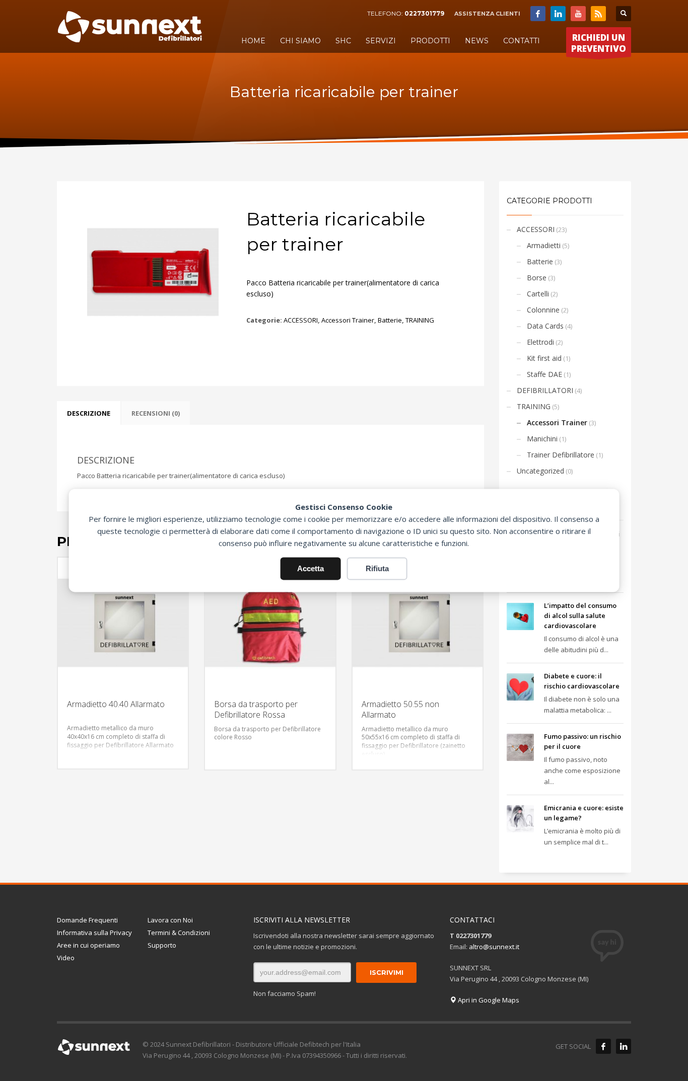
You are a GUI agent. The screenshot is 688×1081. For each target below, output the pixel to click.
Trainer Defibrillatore (560, 454)
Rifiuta (377, 568)
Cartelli (538, 293)
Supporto (162, 945)
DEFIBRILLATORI (545, 390)
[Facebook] (537, 13)
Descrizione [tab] (88, 413)
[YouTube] (578, 13)
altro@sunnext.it (494, 946)
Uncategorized (540, 471)
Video (66, 957)
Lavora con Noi (170, 919)
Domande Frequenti (87, 919)
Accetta (310, 568)
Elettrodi (540, 342)
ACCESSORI (301, 320)
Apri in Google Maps (487, 1000)
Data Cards (545, 326)
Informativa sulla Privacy (94, 932)
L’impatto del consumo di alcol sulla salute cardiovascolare (580, 615)
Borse (536, 277)
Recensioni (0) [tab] (155, 413)
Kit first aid (544, 358)
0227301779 (424, 13)
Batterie (390, 320)
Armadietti (544, 245)
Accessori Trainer (347, 320)
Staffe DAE (544, 374)
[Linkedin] (558, 13)
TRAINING (419, 320)
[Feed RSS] (598, 13)
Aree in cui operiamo (88, 945)
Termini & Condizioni (179, 932)
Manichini (542, 438)
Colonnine (543, 310)
